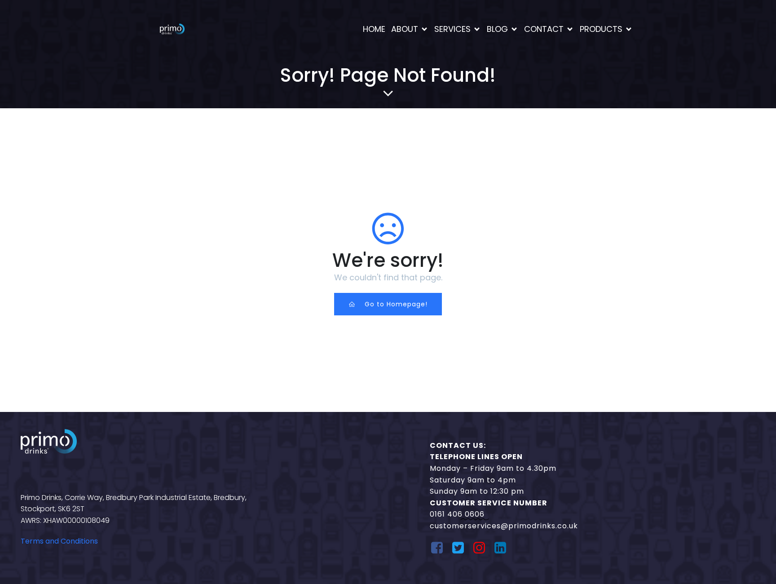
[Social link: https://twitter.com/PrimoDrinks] (461, 548)
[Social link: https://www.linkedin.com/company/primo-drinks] (503, 548)
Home (374, 29)
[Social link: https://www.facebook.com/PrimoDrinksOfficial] (440, 548)
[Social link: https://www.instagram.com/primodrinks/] (482, 548)
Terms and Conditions (59, 541)
